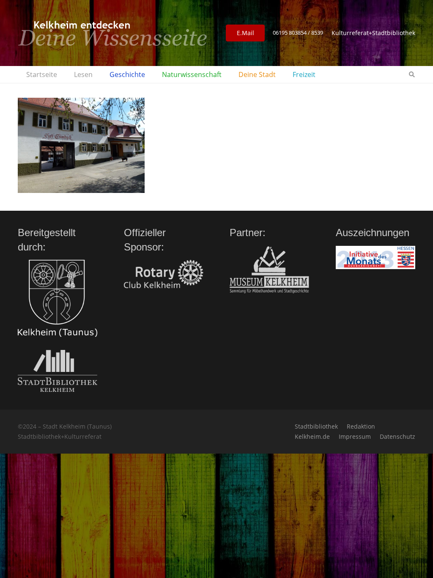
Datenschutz (397, 436)
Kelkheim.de (312, 436)
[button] (97, 74)
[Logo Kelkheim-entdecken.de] (112, 33)
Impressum (355, 436)
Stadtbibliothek (316, 426)
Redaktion (361, 426)
